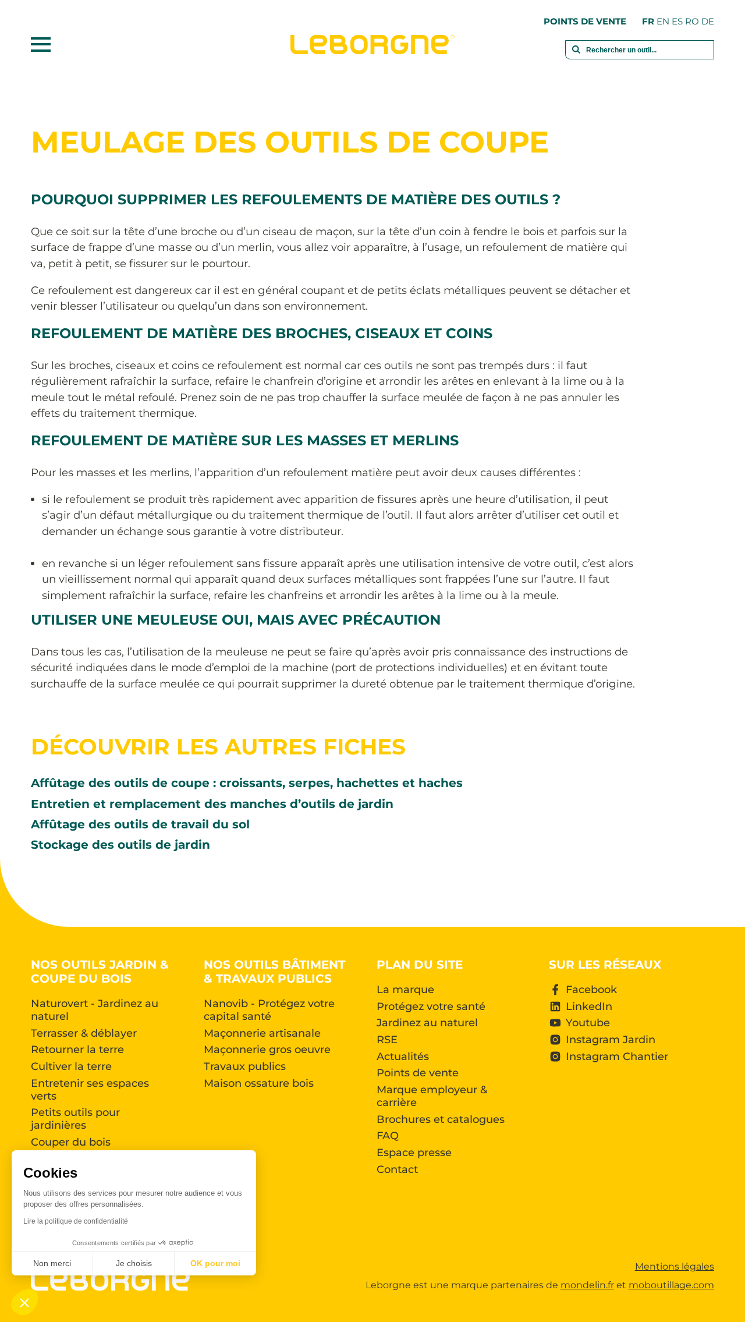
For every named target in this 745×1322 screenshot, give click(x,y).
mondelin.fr (587, 1285)
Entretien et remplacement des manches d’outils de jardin (212, 803)
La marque (405, 989)
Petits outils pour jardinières (75, 1119)
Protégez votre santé (431, 1006)
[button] (24, 1302)
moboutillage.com (671, 1285)
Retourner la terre (77, 1049)
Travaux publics (245, 1066)
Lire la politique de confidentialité (75, 1221)
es (677, 21)
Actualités (403, 1056)
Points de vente (585, 21)
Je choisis (134, 1263)
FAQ (388, 1135)
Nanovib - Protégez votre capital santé (269, 1010)
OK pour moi (215, 1263)
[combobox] (639, 56)
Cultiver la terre (71, 1066)
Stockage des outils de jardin (120, 844)
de (707, 21)
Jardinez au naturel (427, 1022)
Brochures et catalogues (441, 1119)
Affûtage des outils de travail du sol (140, 824)
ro (692, 21)
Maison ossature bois (259, 1083)
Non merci (52, 1263)
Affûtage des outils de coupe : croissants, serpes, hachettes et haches (247, 782)
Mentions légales (674, 1266)
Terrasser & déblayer (84, 1033)
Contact (397, 1169)
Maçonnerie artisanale (262, 1033)
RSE (387, 1039)
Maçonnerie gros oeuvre (267, 1049)
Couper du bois (71, 1142)
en (663, 21)
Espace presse (414, 1152)
